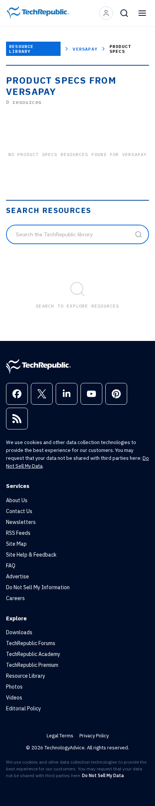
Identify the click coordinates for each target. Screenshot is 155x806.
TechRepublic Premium (32, 665)
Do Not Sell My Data (103, 775)
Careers (15, 598)
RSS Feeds (18, 533)
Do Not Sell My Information (38, 587)
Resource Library (21, 49)
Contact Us (19, 511)
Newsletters (21, 522)
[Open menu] (142, 13)
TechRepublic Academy (33, 654)
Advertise (17, 576)
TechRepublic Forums (30, 643)
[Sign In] (106, 13)
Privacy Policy (94, 735)
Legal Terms (60, 735)
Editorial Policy (23, 708)
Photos (14, 686)
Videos (14, 697)
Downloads (19, 632)
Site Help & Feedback (31, 554)
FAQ (10, 565)
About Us (16, 500)
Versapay (85, 49)
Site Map (16, 543)
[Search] (124, 13)
